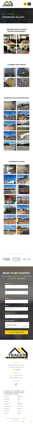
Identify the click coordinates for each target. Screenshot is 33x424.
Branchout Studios (18, 421)
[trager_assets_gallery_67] (10, 115)
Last (6, 295)
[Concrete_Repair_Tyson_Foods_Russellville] (10, 105)
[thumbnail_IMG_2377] (10, 49)
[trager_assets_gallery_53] (23, 209)
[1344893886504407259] (10, 72)
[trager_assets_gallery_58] (10, 146)
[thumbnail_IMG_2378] (10, 39)
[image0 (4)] (10, 82)
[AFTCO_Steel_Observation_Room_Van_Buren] (10, 169)
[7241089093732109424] (10, 189)
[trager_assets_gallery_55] (23, 229)
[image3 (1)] (23, 72)
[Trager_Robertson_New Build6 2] (23, 146)
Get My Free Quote (16, 332)
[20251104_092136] (10, 179)
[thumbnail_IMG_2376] (23, 39)
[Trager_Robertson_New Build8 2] (23, 125)
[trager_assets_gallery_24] (10, 136)
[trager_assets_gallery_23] (23, 115)
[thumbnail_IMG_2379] (23, 49)
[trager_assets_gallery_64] (23, 189)
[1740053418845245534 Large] (23, 179)
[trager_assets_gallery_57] (23, 219)
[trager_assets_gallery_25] (23, 136)
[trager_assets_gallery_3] (10, 229)
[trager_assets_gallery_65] (23, 199)
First (6, 289)
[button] (29, 4)
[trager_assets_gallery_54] (10, 125)
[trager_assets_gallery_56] (10, 219)
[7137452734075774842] (10, 199)
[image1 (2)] (23, 82)
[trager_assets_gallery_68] (23, 105)
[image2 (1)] (10, 209)
